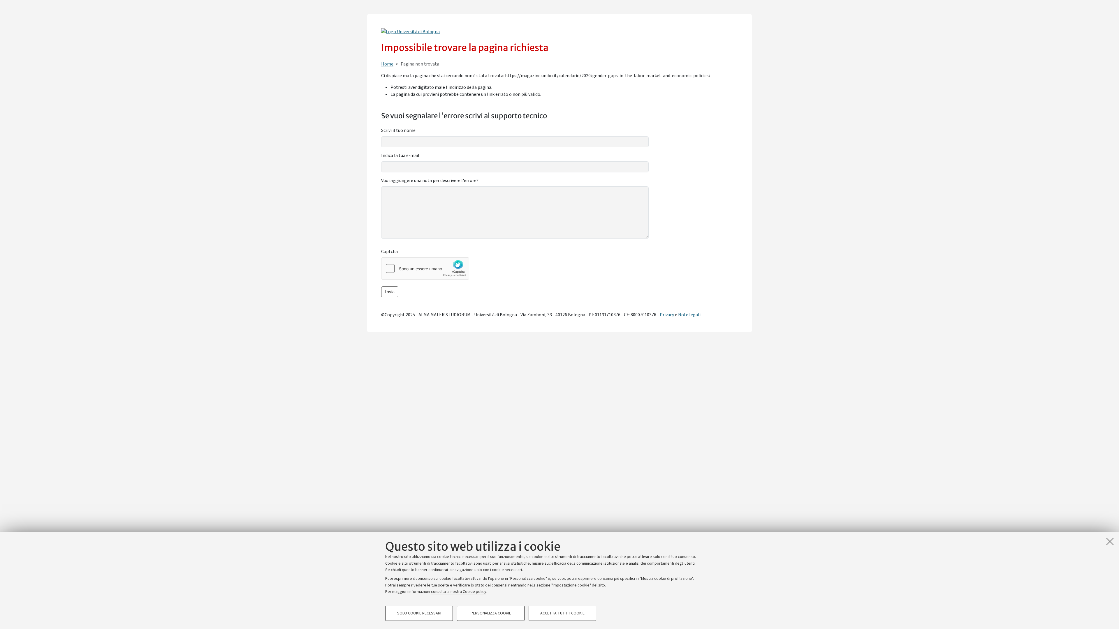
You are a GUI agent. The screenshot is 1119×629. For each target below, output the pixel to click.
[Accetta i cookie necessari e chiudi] (1110, 541)
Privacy (667, 315)
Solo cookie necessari (419, 613)
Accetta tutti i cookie (562, 613)
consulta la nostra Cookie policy (458, 592)
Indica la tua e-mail (400, 155)
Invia (390, 292)
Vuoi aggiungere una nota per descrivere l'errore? (429, 180)
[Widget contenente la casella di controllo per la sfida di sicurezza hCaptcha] (425, 268)
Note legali (689, 315)
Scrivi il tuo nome (398, 130)
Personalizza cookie (491, 613)
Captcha (389, 251)
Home (387, 64)
